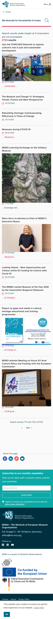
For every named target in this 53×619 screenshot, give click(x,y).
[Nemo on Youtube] (12, 544)
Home (8, 12)
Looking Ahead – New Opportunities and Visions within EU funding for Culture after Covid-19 (24, 270)
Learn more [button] (39, 608)
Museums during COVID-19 (16, 129)
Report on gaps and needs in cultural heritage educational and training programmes (22, 311)
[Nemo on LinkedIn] (8, 544)
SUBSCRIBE (26, 495)
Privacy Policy (23, 599)
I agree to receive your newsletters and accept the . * (26, 503)
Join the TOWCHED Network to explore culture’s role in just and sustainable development (23, 47)
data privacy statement (14, 504)
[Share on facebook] (5, 458)
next (28, 428)
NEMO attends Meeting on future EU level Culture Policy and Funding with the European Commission (26, 363)
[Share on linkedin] (11, 458)
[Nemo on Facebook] (3, 544)
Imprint (13, 599)
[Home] (13, 4)
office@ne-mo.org (11, 535)
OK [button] (6, 614)
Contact (5, 599)
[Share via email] (22, 458)
